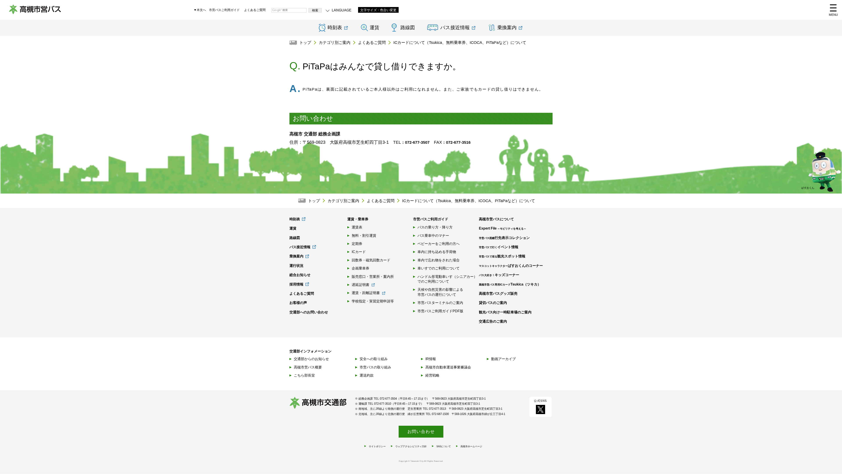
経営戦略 (432, 375)
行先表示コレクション (504, 238)
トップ (305, 42)
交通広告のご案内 (493, 321)
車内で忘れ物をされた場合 (438, 260)
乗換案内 (296, 256)
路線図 (407, 27)
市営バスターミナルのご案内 (440, 303)
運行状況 (296, 266)
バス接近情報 (299, 247)
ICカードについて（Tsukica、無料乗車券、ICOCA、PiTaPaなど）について (459, 42)
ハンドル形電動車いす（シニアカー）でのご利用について (447, 279)
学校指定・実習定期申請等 (373, 301)
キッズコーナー (499, 275)
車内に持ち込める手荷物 (436, 252)
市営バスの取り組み (375, 367)
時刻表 (294, 219)
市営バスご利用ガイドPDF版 (440, 311)
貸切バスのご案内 (493, 303)
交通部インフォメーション (310, 351)
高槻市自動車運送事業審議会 (448, 367)
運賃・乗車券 (357, 219)
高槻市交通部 (322, 403)
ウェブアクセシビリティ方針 (411, 446)
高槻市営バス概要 (308, 367)
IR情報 (430, 359)
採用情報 (296, 284)
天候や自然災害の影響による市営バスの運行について (440, 292)
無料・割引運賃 (364, 235)
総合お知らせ (299, 275)
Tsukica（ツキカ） (510, 284)
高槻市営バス (35, 11)
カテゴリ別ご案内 (334, 42)
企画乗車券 (360, 268)
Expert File (502, 228)
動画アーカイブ (503, 359)
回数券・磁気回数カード (371, 260)
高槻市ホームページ (471, 446)
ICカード (359, 252)
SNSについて (443, 446)
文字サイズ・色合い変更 (378, 10)
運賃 (374, 27)
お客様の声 (298, 303)
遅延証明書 (360, 285)
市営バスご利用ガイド (224, 10)
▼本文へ (200, 10)
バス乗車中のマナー (433, 235)
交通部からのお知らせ (311, 359)
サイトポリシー (377, 446)
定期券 (357, 244)
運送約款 (367, 375)
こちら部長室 (304, 375)
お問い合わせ (421, 431)
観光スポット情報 (502, 256)
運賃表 (357, 227)
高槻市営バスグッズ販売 (498, 293)
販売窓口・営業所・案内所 (373, 276)
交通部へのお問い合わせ (308, 312)
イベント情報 (498, 247)
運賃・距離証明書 (366, 293)
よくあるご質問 (255, 10)
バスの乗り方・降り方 (435, 227)
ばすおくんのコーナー (511, 266)
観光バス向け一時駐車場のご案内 (505, 312)
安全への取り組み (374, 359)
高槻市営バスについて (496, 219)
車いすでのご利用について (438, 268)
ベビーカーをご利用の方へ (438, 244)
